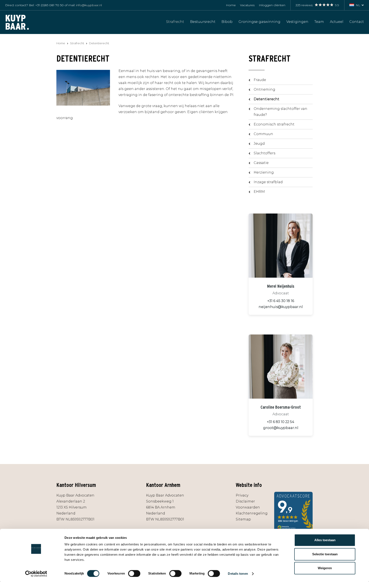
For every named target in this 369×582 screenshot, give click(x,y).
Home (231, 5)
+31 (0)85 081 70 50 (49, 5)
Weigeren (325, 568)
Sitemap (243, 519)
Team (319, 21)
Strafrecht (175, 21)
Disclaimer (245, 501)
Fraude (260, 80)
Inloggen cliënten (272, 5)
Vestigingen (297, 21)
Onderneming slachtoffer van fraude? (280, 112)
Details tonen (238, 573)
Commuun (263, 134)
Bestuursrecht (202, 21)
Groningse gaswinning (259, 21)
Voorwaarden (248, 507)
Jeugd (259, 143)
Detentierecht (266, 99)
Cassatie (261, 163)
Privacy (242, 495)
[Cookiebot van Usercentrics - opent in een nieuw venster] (36, 573)
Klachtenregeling (252, 513)
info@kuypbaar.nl (89, 5)
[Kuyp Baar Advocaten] (17, 22)
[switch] (134, 573)
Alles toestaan (324, 540)
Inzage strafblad (268, 182)
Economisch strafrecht (274, 124)
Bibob (227, 21)
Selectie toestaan (325, 554)
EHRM (259, 192)
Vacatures (247, 5)
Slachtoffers (264, 153)
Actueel (336, 21)
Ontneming (264, 89)
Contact (356, 21)
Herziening (264, 172)
